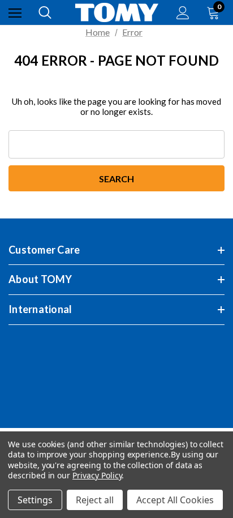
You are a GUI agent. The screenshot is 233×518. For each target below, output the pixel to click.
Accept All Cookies (175, 500)
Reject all (95, 500)
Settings (35, 500)
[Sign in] (182, 12)
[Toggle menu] (14, 12)
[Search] (44, 12)
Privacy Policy (97, 475)
